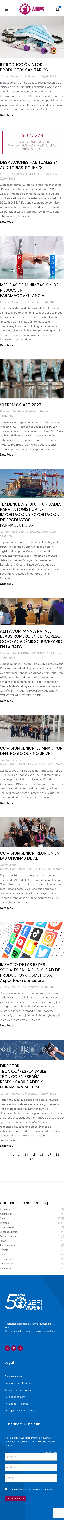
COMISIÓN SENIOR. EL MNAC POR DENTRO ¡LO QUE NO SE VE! (31, 750)
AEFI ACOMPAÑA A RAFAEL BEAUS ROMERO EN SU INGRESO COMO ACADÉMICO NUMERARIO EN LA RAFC (31, 639)
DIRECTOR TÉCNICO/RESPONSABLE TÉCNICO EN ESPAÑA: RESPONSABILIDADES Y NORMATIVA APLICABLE (23, 1076)
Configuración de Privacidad (20, 1410)
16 (41, 1154)
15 (34, 1154)
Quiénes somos (13, 1376)
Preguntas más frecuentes (19, 1383)
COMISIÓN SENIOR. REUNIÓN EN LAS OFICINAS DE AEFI (29, 855)
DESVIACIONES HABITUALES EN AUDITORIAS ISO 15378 (29, 165)
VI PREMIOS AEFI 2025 (20, 405)
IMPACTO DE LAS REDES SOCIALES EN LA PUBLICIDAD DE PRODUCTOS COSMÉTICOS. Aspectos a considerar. (30, 972)
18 (57, 1154)
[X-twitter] (7, 1348)
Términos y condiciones (18, 1390)
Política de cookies (15, 1397)
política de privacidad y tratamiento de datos (34, 1489)
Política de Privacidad (16, 1403)
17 (49, 1154)
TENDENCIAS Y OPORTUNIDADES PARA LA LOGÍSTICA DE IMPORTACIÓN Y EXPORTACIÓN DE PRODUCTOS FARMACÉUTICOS (31, 514)
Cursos (4, 76)
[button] (6, 9)
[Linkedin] (13, 1348)
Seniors (16, 760)
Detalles (5, 115)
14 (26, 1154)
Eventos (5, 411)
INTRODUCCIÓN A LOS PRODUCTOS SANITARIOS (24, 67)
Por (25, 76)
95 (31, 1159)
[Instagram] (20, 1348)
